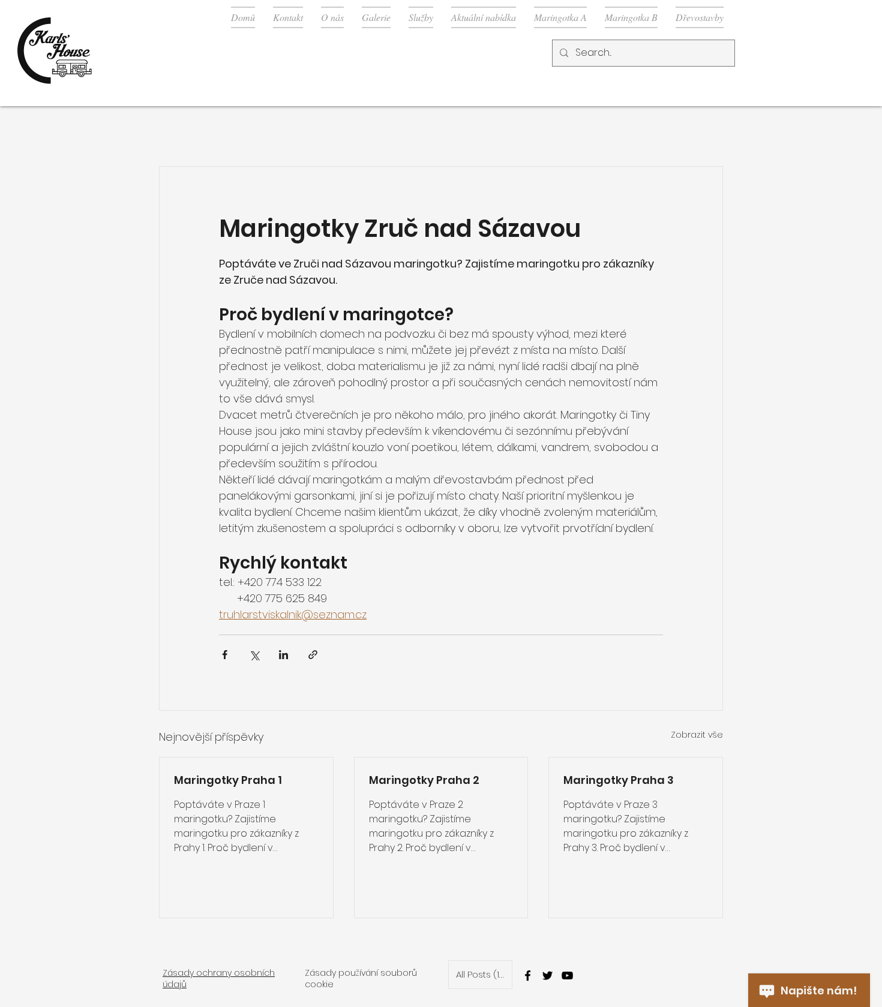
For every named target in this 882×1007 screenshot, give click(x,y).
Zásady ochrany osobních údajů (219, 979)
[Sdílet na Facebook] (224, 654)
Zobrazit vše (697, 735)
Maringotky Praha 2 (424, 779)
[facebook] (528, 975)
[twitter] (547, 975)
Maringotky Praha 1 (228, 779)
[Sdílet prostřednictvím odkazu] (313, 654)
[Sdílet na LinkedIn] (283, 654)
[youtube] (567, 975)
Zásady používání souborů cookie (361, 979)
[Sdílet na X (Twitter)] (254, 654)
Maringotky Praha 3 (618, 779)
